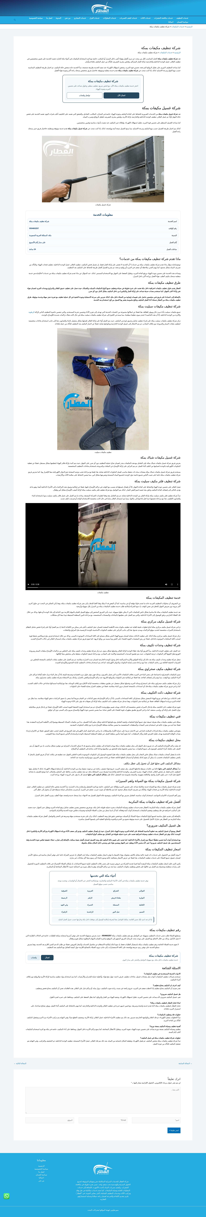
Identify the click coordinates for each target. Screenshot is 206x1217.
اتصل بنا (49, 18)
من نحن (67, 18)
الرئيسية (41, 1166)
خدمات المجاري (80, 18)
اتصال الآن (121, 95)
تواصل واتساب (84, 95)
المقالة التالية (20, 1063)
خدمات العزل (94, 18)
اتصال (47, 957)
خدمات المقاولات (109, 18)
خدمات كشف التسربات (128, 18)
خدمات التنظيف (182, 18)
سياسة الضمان (182, 22)
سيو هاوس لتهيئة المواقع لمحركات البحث (103, 1210)
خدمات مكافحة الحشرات (163, 18)
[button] (15, 20)
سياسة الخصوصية (36, 18)
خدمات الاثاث (146, 18)
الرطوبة (31, 312)
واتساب (34, 957)
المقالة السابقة (185, 1063)
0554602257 (34, 228)
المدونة (58, 18)
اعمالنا (170, 22)
